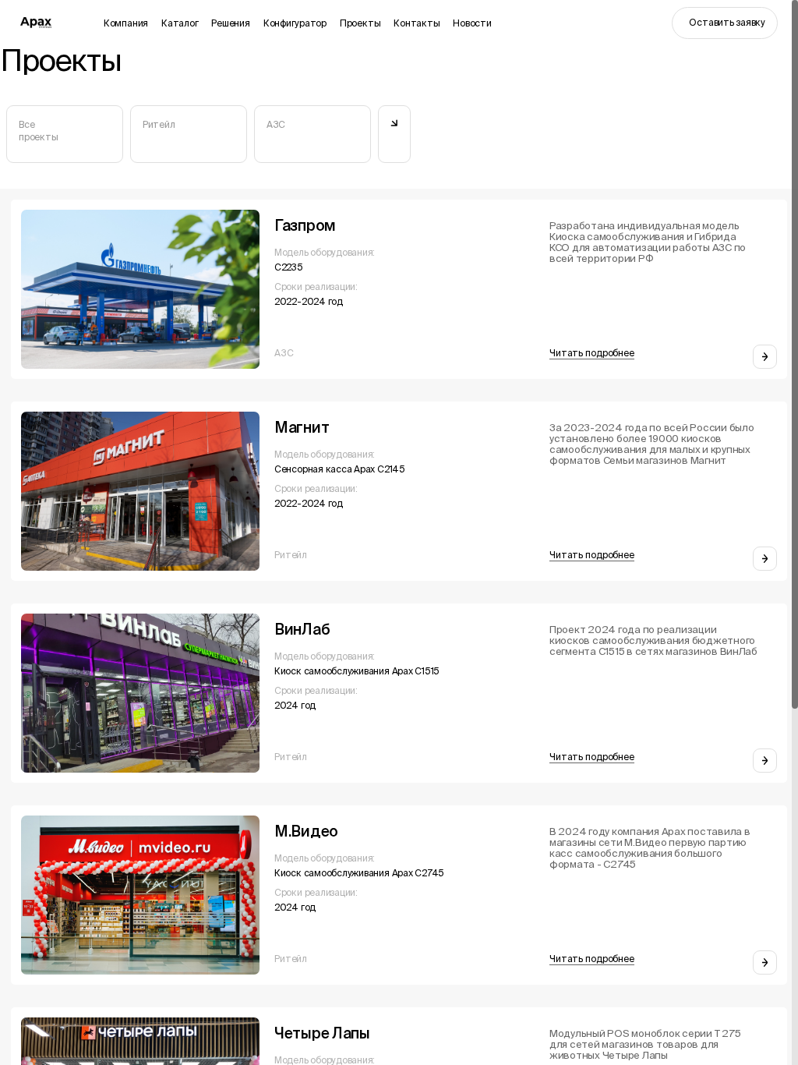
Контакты (417, 23)
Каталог (179, 23)
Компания (126, 23)
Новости (472, 23)
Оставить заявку (727, 22)
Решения (230, 23)
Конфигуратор (295, 23)
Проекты (360, 23)
